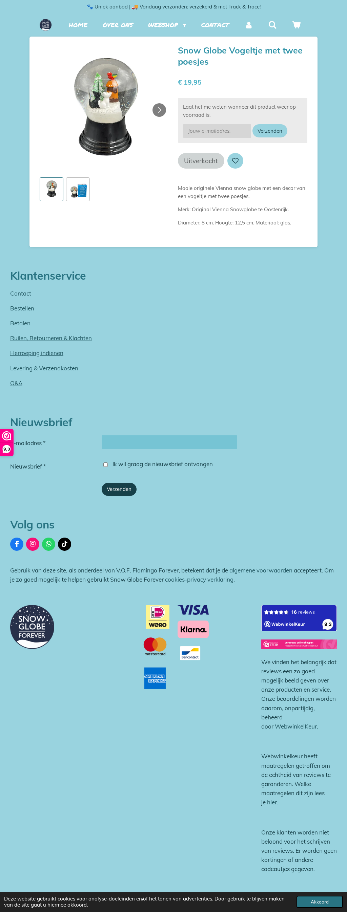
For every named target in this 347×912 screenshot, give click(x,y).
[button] (51, 189)
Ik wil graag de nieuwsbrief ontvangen (163, 464)
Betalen (20, 323)
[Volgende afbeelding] (159, 110)
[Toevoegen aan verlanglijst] (235, 161)
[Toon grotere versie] (32, 627)
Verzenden (270, 131)
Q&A (16, 383)
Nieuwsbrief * (28, 466)
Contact (20, 293)
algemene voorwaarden (260, 570)
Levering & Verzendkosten (44, 368)
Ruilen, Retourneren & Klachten (51, 338)
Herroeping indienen (36, 352)
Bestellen (23, 308)
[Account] (249, 24)
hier (272, 802)
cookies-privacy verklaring (199, 579)
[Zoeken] (273, 24)
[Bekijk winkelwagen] (296, 24)
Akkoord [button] (320, 902)
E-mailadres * (28, 443)
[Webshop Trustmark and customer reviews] (299, 645)
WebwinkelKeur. (296, 726)
